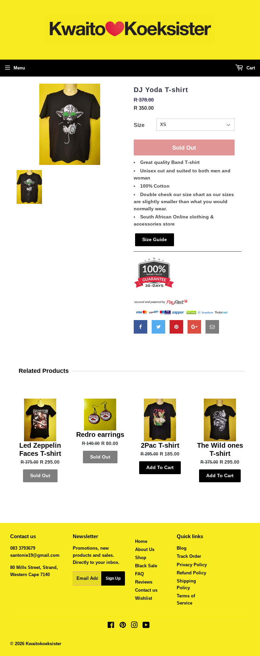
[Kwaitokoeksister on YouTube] (146, 626)
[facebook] (140, 327)
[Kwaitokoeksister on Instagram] (134, 626)
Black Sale (146, 565)
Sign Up (113, 578)
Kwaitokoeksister (43, 643)
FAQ (139, 573)
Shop (140, 557)
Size (139, 125)
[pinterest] (176, 327)
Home (141, 541)
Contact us (146, 590)
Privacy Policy (192, 564)
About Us (144, 549)
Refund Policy (191, 572)
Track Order (189, 556)
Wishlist (143, 598)
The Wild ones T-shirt (220, 449)
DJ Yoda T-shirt (161, 89)
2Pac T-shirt (160, 445)
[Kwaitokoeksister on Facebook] (110, 626)
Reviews (143, 582)
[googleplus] (194, 327)
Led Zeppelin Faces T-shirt (40, 449)
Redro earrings (100, 434)
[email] (212, 327)
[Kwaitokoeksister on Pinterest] (122, 626)
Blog (182, 548)
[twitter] (158, 327)
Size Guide (154, 239)
